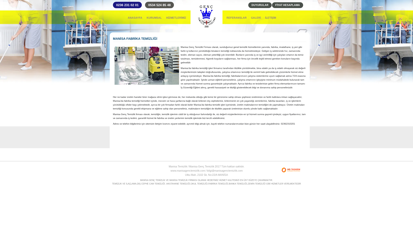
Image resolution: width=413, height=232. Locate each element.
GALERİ (256, 18)
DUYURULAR (260, 5)
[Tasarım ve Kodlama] (290, 170)
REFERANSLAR (237, 18)
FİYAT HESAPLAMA (287, 5)
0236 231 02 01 (127, 5)
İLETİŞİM (270, 18)
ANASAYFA (135, 18)
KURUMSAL (154, 18)
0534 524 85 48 (159, 5)
